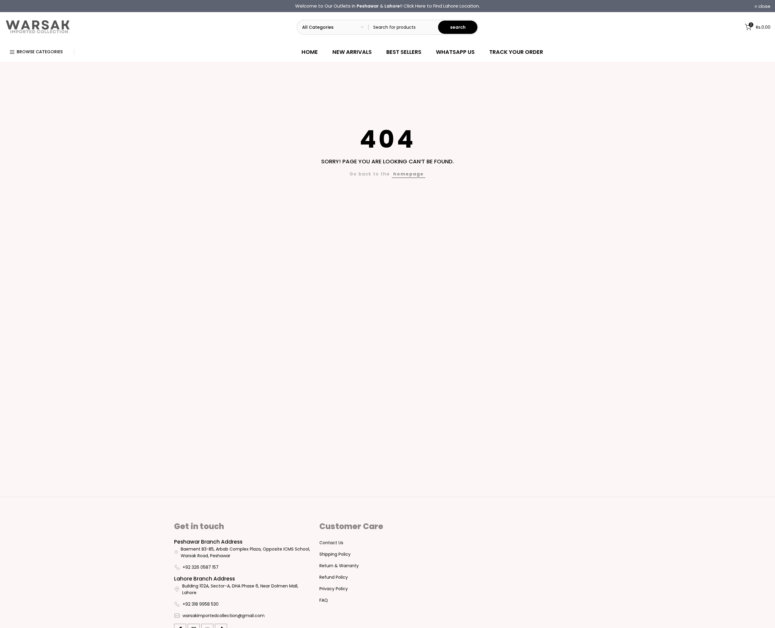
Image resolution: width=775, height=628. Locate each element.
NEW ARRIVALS (352, 52)
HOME (310, 52)
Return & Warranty (339, 566)
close (14, 6)
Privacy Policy (333, 589)
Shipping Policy (335, 554)
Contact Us (331, 543)
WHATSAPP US (455, 52)
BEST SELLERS (403, 52)
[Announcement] (387, 6)
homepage (408, 174)
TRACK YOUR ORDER (516, 52)
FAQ (323, 600)
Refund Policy (333, 577)
